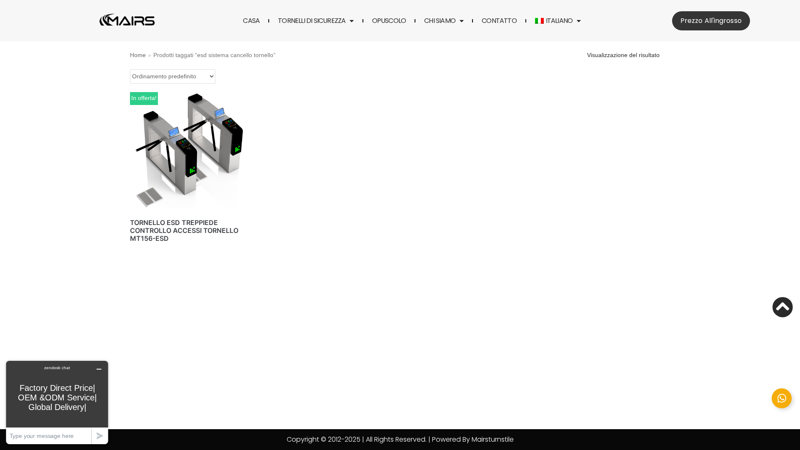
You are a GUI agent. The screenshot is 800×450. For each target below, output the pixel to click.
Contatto (499, 20)
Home (138, 55)
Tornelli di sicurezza (311, 20)
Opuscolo (389, 20)
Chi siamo (439, 20)
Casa (251, 20)
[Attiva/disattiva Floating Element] (782, 398)
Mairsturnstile (493, 439)
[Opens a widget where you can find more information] (57, 402)
